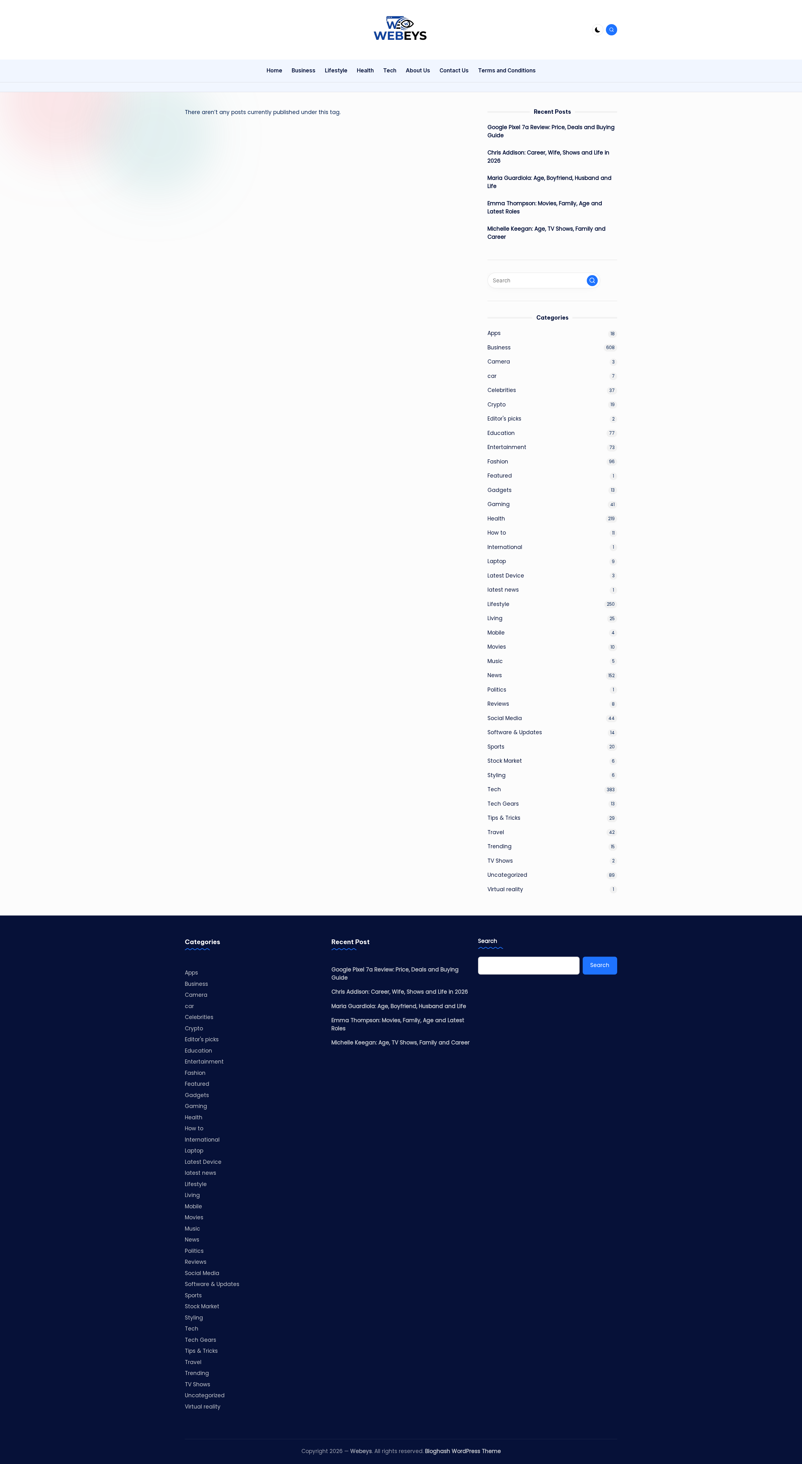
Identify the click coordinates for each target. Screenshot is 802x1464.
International (504, 547)
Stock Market (504, 761)
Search (487, 941)
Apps (494, 333)
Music (495, 661)
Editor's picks (504, 418)
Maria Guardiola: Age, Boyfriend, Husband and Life (549, 182)
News (494, 675)
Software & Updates (514, 732)
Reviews (498, 704)
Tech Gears (503, 804)
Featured (499, 475)
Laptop (496, 561)
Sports (495, 746)
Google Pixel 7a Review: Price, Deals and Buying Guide (551, 131)
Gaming (498, 504)
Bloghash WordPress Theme (463, 1451)
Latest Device (505, 575)
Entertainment (506, 447)
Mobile (496, 632)
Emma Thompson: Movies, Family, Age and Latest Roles (544, 207)
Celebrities (501, 390)
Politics (496, 689)
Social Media (504, 718)
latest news (503, 589)
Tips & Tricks (503, 818)
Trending (499, 846)
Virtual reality (505, 889)
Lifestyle (498, 604)
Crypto (496, 404)
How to (496, 532)
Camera (498, 361)
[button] (592, 280)
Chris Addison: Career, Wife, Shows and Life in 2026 (548, 157)
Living (495, 618)
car (492, 376)
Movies (496, 647)
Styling (496, 775)
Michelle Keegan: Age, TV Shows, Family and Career (546, 233)
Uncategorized (507, 875)
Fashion (497, 461)
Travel (495, 832)
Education (501, 433)
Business (499, 347)
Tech (494, 789)
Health (496, 518)
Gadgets (499, 490)
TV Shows (500, 861)
